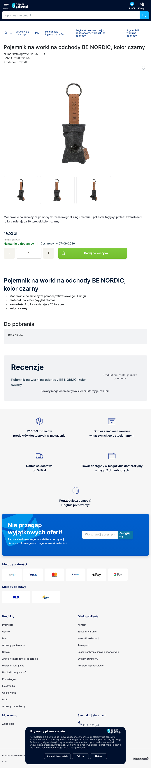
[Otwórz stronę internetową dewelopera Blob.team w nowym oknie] (141, 758)
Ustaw (98, 756)
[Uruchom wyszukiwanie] (144, 15)
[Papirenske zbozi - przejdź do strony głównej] (20, 5)
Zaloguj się (8, 723)
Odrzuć (81, 756)
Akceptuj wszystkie (57, 756)
